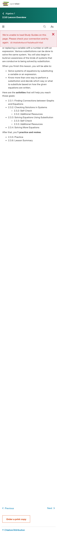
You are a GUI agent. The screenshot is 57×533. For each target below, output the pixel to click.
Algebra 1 (10, 13)
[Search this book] (44, 26)
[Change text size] (52, 27)
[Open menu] (3, 26)
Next (49, 508)
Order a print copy (16, 519)
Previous (9, 508)
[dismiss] (53, 34)
